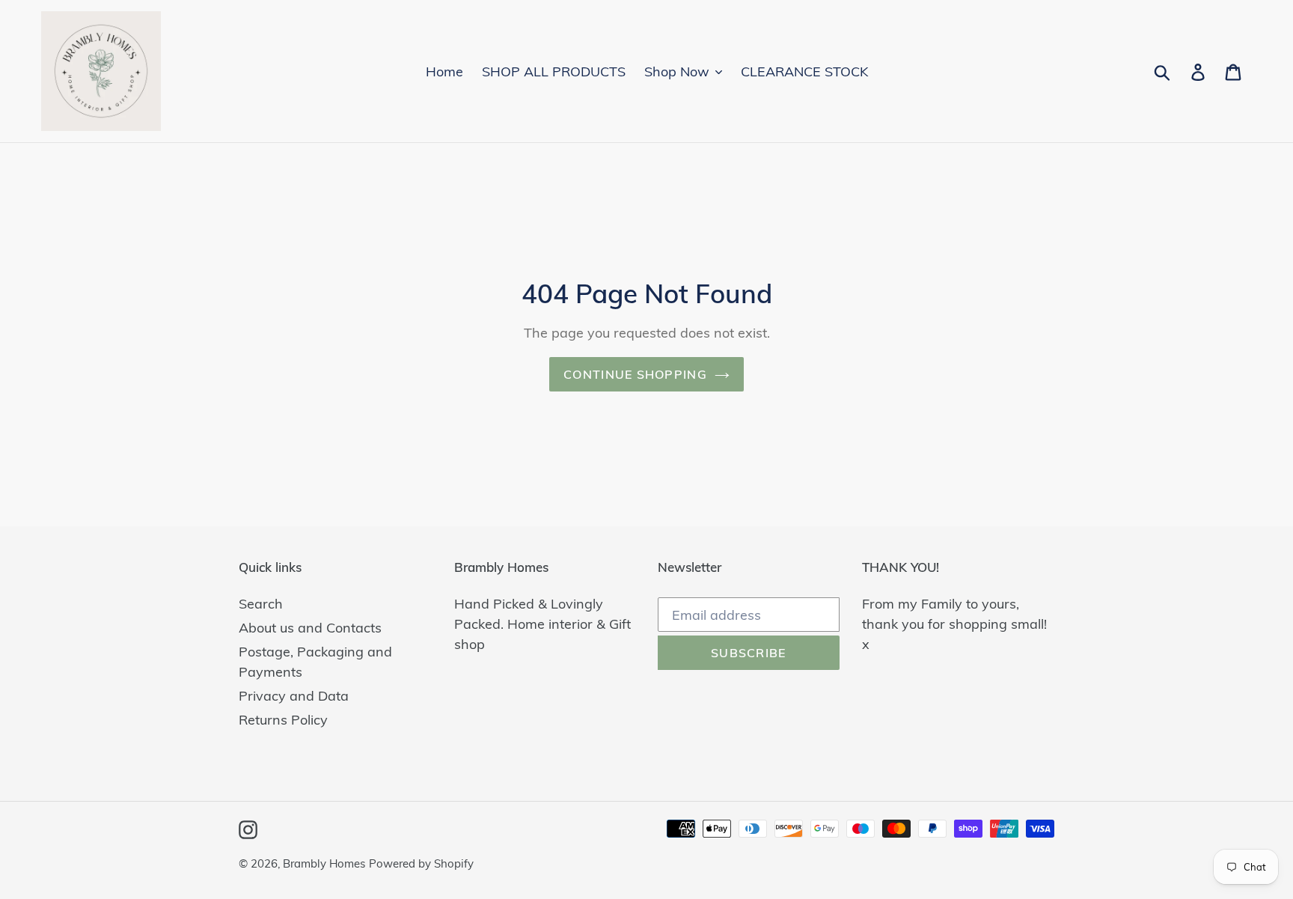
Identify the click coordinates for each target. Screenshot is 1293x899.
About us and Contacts (310, 627)
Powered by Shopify (421, 863)
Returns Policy (283, 719)
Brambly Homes (324, 863)
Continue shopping (635, 374)
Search (261, 603)
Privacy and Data (294, 695)
